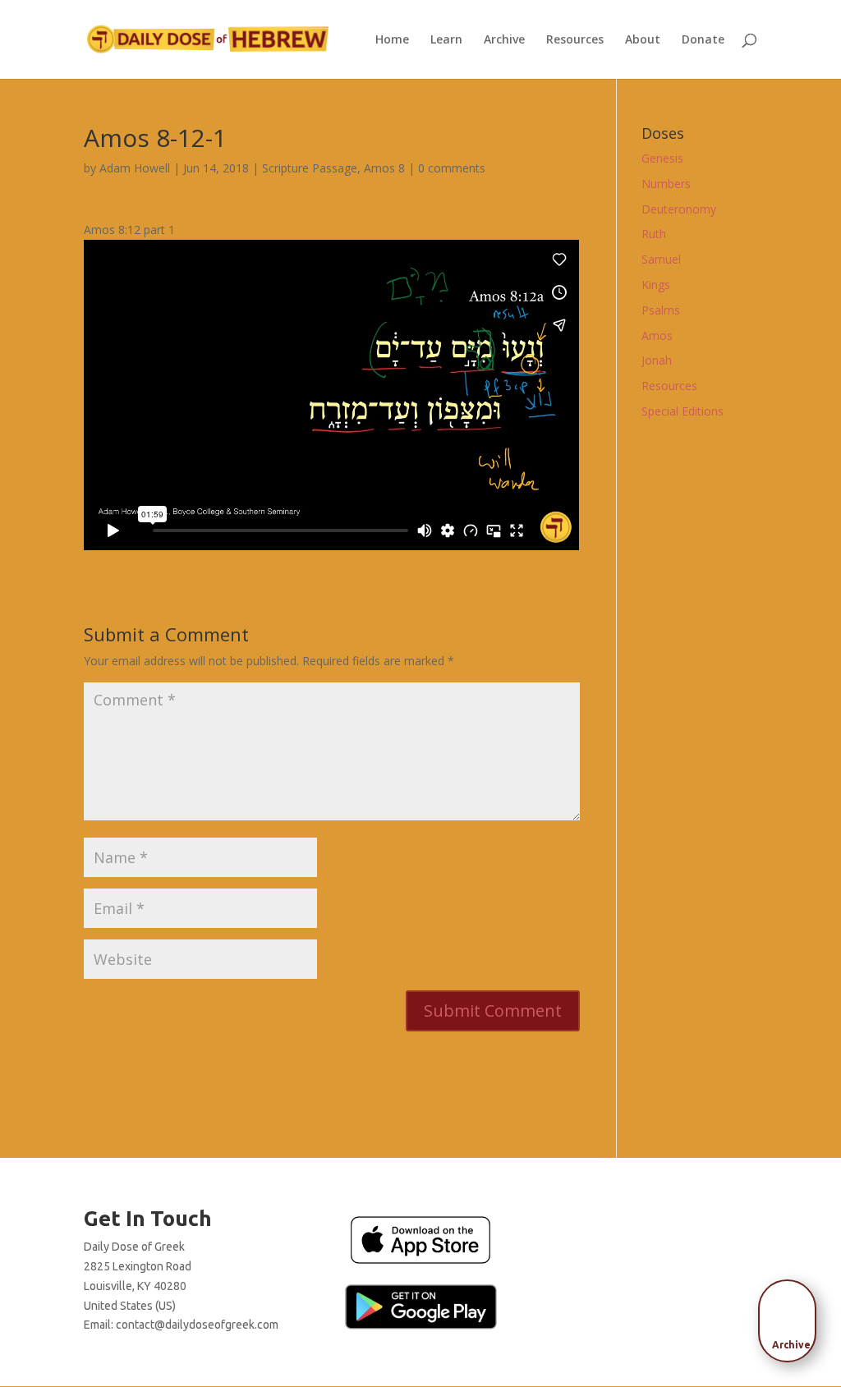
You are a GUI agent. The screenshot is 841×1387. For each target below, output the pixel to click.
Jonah (656, 360)
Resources (575, 40)
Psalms (660, 310)
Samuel (661, 259)
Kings (655, 284)
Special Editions (682, 411)
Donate (703, 40)
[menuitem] (791, 1315)
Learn (446, 40)
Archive (504, 40)
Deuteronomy (678, 209)
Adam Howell (134, 168)
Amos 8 (384, 168)
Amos (657, 335)
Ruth (653, 233)
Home (392, 40)
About (642, 40)
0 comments (451, 168)
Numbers (666, 183)
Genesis (662, 158)
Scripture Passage (309, 168)
